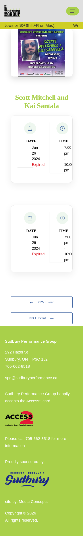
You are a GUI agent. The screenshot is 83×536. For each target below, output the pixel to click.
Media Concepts (33, 501)
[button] (72, 11)
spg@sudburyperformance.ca (31, 378)
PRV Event (46, 302)
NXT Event (37, 318)
